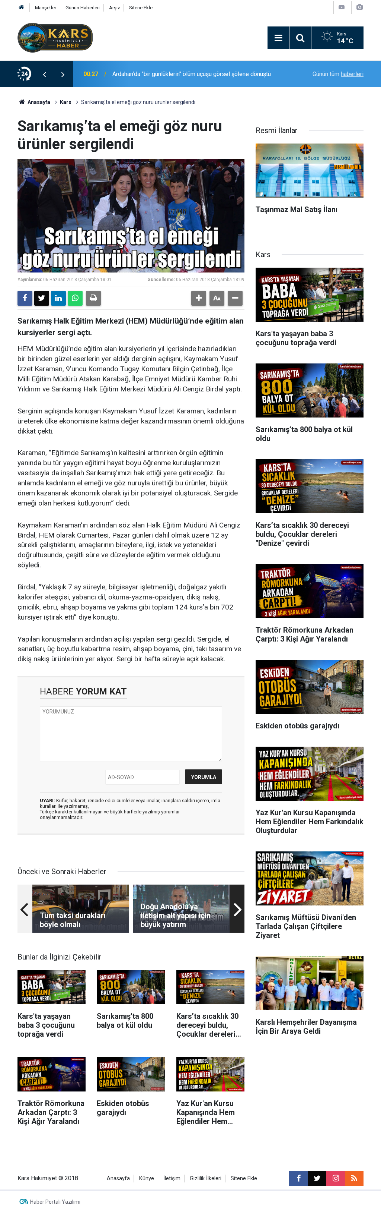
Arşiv (114, 7)
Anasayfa (38, 102)
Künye (146, 1178)
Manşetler (45, 7)
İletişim (171, 1178)
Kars (65, 102)
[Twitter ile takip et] (317, 1178)
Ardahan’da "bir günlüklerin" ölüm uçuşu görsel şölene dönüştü (191, 74)
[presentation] (44, 74)
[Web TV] (341, 7)
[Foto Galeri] (359, 7)
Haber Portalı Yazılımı (55, 1202)
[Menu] (278, 38)
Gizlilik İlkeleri (205, 1178)
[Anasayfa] (21, 7)
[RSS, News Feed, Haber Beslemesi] (354, 1178)
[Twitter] (41, 298)
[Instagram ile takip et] (335, 1178)
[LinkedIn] (58, 298)
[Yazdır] (93, 298)
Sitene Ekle (141, 7)
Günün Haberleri (82, 7)
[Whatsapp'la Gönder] (75, 298)
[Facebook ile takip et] (298, 1178)
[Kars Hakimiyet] (55, 37)
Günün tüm (338, 74)
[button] (198, 298)
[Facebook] (24, 298)
